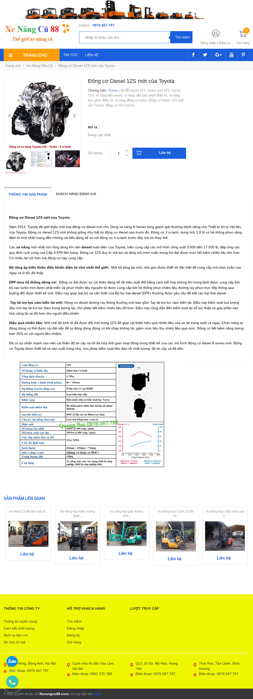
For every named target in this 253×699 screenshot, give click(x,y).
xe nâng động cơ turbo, (132, 100)
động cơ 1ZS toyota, (120, 105)
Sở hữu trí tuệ (14, 642)
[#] (126, 10)
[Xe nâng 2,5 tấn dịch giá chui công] (28, 534)
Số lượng (95, 152)
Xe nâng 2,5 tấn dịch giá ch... (28, 511)
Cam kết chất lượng (19, 628)
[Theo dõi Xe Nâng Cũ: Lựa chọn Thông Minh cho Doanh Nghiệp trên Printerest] (243, 55)
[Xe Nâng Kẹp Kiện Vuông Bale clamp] (78, 536)
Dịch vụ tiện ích (16, 635)
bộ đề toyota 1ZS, (134, 90)
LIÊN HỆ (91, 55)
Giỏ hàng (74, 642)
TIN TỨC (70, 55)
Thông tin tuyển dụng (20, 621)
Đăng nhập (208, 43)
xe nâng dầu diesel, (110, 95)
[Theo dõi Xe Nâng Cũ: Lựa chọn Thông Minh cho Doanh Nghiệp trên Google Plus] (218, 55)
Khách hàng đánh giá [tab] (76, 194)
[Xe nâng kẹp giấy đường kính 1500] (127, 534)
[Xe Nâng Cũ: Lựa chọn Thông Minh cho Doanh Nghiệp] (37, 33)
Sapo (97, 694)
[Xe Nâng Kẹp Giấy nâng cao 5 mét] (225, 536)
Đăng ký (225, 43)
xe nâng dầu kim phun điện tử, (146, 95)
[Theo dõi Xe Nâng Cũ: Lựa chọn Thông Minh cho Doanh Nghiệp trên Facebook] (193, 55)
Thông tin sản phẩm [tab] (27, 194)
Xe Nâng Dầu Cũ (39, 66)
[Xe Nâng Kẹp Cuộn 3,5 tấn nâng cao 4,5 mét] (176, 536)
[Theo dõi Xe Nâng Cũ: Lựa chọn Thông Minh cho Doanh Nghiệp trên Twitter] (205, 55)
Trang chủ (13, 66)
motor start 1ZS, (160, 90)
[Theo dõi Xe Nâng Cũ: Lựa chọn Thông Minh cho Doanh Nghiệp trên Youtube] (231, 55)
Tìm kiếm (74, 621)
